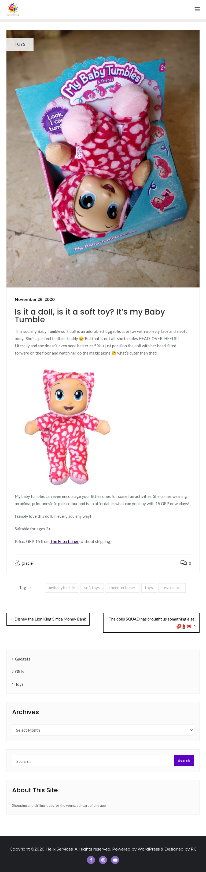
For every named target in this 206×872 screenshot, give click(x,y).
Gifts (19, 671)
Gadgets (22, 658)
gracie (27, 563)
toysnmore (172, 587)
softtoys (92, 587)
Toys (19, 684)
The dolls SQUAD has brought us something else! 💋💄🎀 (152, 622)
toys (149, 587)
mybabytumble (62, 587)
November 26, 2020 (35, 299)
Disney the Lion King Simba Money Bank (50, 618)
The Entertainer (64, 541)
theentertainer (122, 587)
